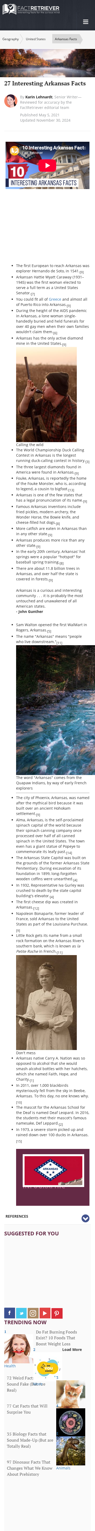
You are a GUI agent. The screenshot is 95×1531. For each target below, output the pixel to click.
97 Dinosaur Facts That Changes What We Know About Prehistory (30, 1468)
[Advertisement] (55, 229)
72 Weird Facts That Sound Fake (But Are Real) (26, 1384)
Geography (10, 39)
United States (36, 39)
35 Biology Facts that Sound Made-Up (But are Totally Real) (30, 1440)
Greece (55, 299)
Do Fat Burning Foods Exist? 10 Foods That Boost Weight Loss (56, 1338)
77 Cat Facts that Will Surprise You (27, 1409)
